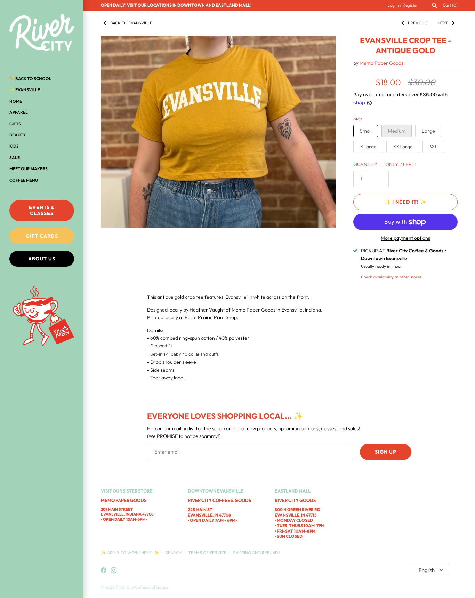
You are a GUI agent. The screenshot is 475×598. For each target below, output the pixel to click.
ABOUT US (41, 258)
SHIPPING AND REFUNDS (257, 552)
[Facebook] (103, 570)
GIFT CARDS (42, 236)
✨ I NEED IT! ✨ (405, 202)
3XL (433, 146)
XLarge (368, 146)
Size (357, 118)
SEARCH (174, 552)
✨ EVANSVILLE (24, 89)
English (427, 570)
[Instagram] (113, 570)
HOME (15, 101)
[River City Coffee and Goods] (41, 33)
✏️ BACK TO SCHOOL (30, 78)
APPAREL (18, 112)
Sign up (385, 452)
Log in (393, 5)
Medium (396, 131)
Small (366, 131)
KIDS (14, 146)
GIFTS (15, 123)
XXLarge (403, 146)
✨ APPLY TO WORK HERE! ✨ (130, 552)
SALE (14, 157)
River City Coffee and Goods (142, 587)
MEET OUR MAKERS (28, 168)
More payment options (405, 238)
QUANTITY (384, 164)
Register (410, 5)
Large (428, 131)
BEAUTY (17, 134)
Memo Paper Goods (381, 63)
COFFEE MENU (23, 180)
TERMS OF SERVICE (207, 552)
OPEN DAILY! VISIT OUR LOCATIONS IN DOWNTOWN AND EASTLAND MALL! (176, 5)
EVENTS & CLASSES (42, 210)
